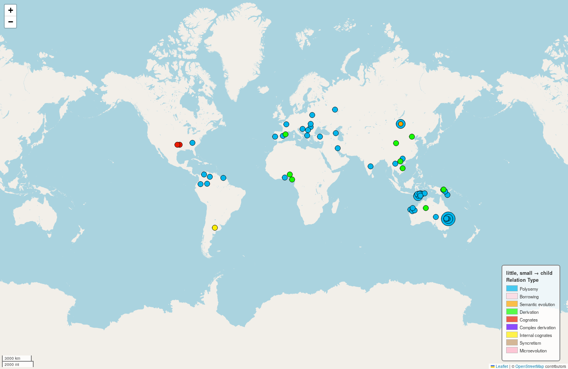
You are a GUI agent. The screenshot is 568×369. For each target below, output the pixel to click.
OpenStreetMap (529, 366)
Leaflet (501, 366)
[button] (10, 10)
